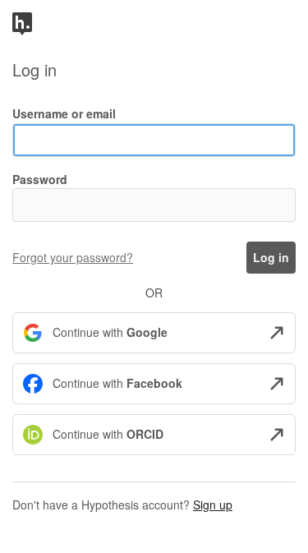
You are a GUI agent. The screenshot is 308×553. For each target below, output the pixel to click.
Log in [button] (271, 257)
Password (39, 179)
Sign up (212, 504)
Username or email (64, 113)
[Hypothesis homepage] (22, 22)
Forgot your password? (72, 257)
